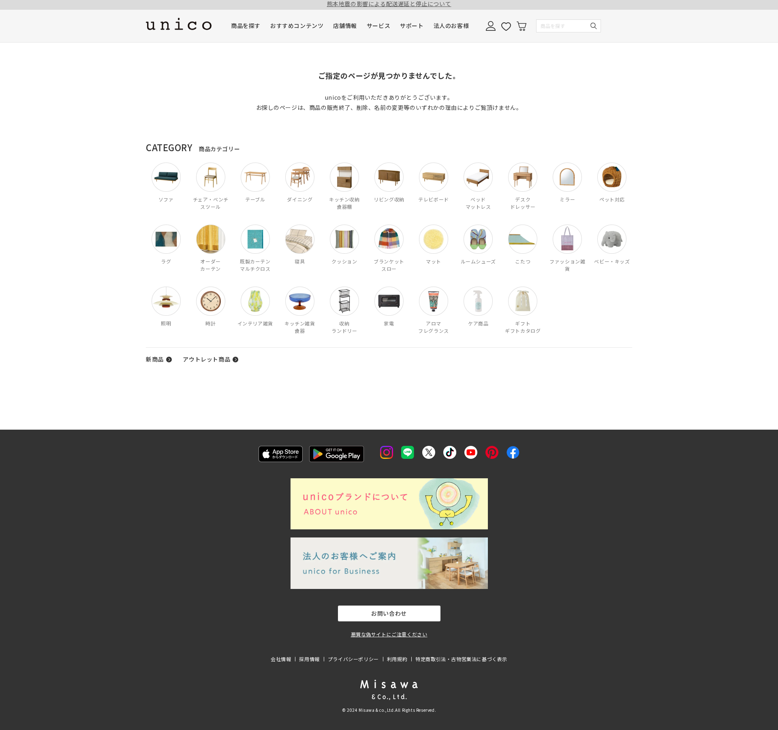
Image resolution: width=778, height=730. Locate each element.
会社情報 (281, 658)
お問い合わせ (389, 613)
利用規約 (397, 658)
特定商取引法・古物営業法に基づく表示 (461, 658)
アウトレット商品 (206, 359)
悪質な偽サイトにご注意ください (389, 634)
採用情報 (309, 658)
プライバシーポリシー (353, 658)
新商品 (155, 359)
